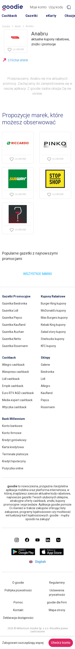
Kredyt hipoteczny (14, 461)
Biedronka (47, 371)
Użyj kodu (56, 7)
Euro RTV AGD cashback (18, 393)
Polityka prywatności (18, 590)
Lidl (43, 378)
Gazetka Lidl (10, 310)
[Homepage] (12, 7)
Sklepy (45, 357)
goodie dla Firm (57, 602)
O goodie (18, 582)
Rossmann (48, 407)
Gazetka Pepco (12, 317)
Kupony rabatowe (53, 296)
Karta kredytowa (13, 447)
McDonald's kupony (53, 310)
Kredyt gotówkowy (14, 440)
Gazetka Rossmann (15, 346)
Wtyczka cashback (14, 407)
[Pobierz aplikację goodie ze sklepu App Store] (52, 554)
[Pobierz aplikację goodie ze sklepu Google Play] (23, 554)
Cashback (9, 16)
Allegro (45, 386)
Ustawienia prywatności (57, 592)
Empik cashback (12, 386)
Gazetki (31, 16)
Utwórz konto (60, 643)
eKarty (51, 16)
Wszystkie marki (37, 274)
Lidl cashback (11, 378)
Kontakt (18, 610)
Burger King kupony (53, 303)
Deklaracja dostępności (18, 617)
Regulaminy (57, 582)
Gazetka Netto (11, 339)
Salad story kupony (53, 331)
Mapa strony (57, 610)
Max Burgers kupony (54, 317)
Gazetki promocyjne (16, 296)
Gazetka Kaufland (13, 324)
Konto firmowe (11, 433)
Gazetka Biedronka (14, 303)
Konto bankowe (12, 426)
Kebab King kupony (53, 324)
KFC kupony (48, 346)
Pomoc (18, 602)
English (40, 562)
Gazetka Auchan (13, 331)
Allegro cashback (13, 364)
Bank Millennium (13, 418)
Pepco (45, 400)
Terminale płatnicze (15, 454)
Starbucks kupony (52, 339)
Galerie (45, 364)
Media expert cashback (17, 400)
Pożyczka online (12, 468)
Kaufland (46, 393)
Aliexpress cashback (15, 371)
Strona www (18, 60)
